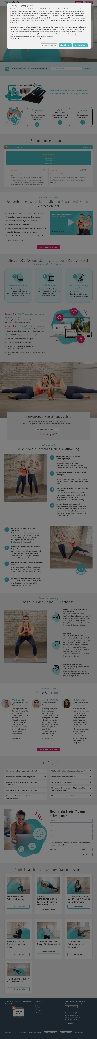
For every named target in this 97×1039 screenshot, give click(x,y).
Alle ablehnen (65, 45)
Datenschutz (34, 39)
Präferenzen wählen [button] (49, 45)
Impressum (44, 39)
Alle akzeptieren (80, 45)
